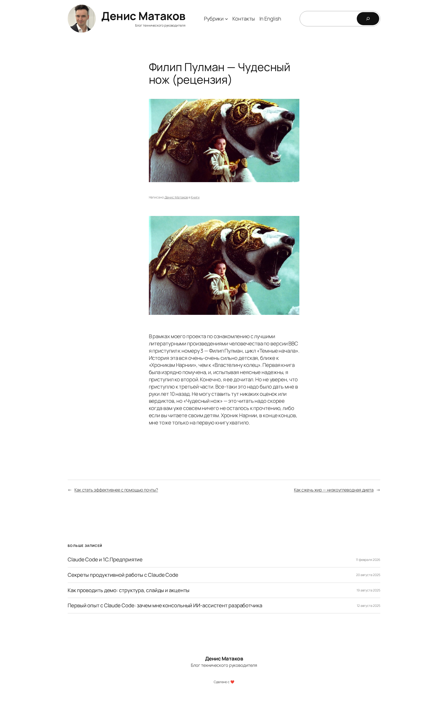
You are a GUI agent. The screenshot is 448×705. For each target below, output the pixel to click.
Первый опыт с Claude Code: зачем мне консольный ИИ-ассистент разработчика (165, 605)
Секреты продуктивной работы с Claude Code (123, 575)
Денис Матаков (143, 15)
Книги (195, 197)
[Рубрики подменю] (226, 18)
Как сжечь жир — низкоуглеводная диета (334, 490)
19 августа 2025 (368, 590)
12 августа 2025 (368, 605)
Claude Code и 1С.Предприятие (105, 560)
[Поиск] (368, 18)
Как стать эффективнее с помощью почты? (116, 490)
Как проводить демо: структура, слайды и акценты (128, 590)
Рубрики (214, 18)
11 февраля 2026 (368, 559)
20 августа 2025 (368, 575)
